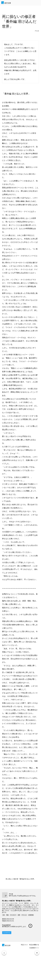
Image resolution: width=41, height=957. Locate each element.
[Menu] (4, 953)
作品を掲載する (34, 944)
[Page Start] (37, 953)
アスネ (37, 31)
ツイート (7, 932)
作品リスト (24, 944)
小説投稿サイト (34, 948)
